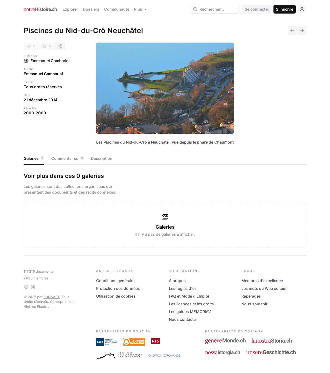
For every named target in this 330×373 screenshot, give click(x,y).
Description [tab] (101, 158)
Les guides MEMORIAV (190, 311)
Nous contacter (183, 319)
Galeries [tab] (33, 158)
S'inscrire (284, 9)
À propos (177, 280)
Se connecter (257, 9)
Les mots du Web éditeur (264, 288)
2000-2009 (35, 112)
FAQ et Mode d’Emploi (189, 296)
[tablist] (165, 159)
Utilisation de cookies (116, 296)
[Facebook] (26, 287)
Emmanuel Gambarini (50, 60)
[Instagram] (32, 287)
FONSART (51, 297)
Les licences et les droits (191, 303)
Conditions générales (116, 280)
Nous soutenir (254, 303)
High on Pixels (36, 306)
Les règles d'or (182, 288)
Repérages (251, 296)
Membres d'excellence (262, 280)
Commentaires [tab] (67, 158)
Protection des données (118, 288)
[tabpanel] (165, 208)
